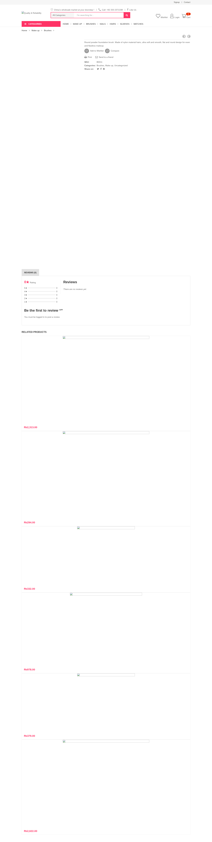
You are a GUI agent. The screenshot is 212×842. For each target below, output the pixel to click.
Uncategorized (121, 65)
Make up (77, 24)
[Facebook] (101, 69)
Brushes (91, 24)
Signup (177, 2)
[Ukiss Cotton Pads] (184, 36)
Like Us (133, 10)
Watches (138, 24)
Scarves (124, 24)
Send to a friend (105, 57)
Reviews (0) (30, 272)
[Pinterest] (104, 69)
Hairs (113, 24)
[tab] (30, 272)
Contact (187, 2)
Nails (103, 24)
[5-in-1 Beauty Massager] (188, 36)
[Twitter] (98, 69)
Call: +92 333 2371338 (112, 10)
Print (89, 57)
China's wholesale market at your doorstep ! (74, 10)
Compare (115, 51)
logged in (40, 317)
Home (66, 24)
